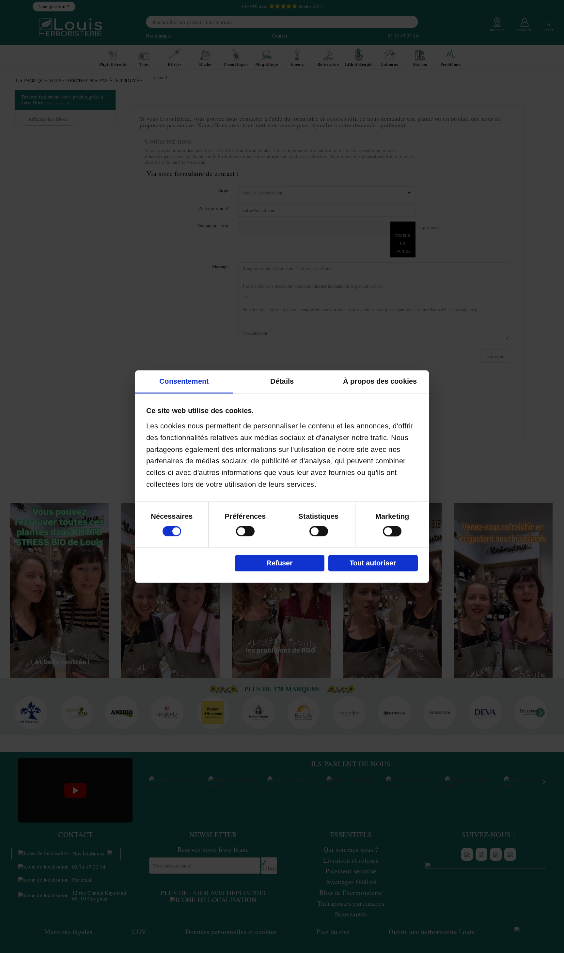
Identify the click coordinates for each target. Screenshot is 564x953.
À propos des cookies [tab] (380, 381)
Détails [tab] (282, 381)
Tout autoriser (373, 563)
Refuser (279, 563)
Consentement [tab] (184, 381)
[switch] (245, 531)
